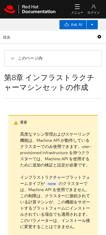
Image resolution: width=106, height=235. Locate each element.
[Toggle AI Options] (92, 24)
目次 (7, 37)
